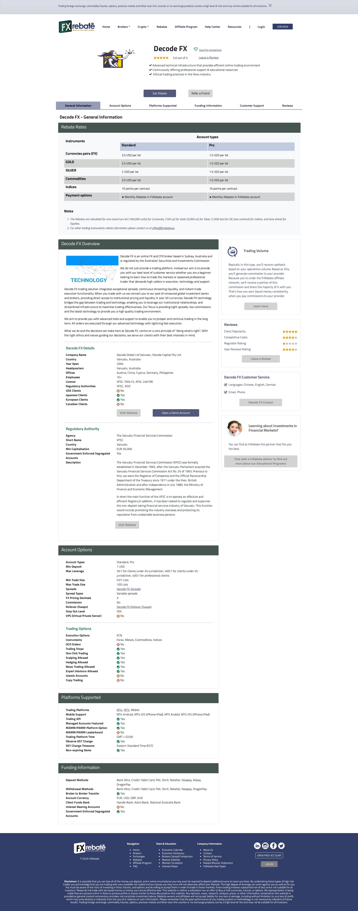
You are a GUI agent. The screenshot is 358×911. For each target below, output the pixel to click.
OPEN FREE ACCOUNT (269, 855)
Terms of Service (212, 856)
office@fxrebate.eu (163, 228)
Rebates (162, 26)
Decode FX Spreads (129, 589)
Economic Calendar (172, 850)
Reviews (287, 105)
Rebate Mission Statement (218, 863)
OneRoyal (40, 891)
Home (106, 26)
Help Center (212, 26)
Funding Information (208, 105)
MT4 (119, 710)
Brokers (123, 26)
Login (261, 26)
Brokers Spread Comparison (177, 856)
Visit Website (128, 412)
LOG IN (269, 864)
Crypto (142, 26)
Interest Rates (170, 866)
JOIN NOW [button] (282, 27)
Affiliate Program (186, 26)
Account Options (120, 105)
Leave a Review (209, 57)
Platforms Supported (163, 105)
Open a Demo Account (176, 412)
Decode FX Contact (261, 402)
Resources (234, 26)
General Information (78, 105)
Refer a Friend (200, 93)
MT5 (126, 710)
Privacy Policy (210, 860)
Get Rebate (160, 93)
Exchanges (139, 856)
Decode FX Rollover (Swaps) (134, 607)
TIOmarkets (41, 874)
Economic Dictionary (173, 853)
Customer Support (252, 105)
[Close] (65, 865)
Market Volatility (171, 860)
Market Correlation (172, 863)
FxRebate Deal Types (214, 866)
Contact (207, 853)
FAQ (135, 866)
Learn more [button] (260, 306)
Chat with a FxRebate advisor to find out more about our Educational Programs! (260, 461)
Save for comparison (210, 50)
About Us (208, 850)
